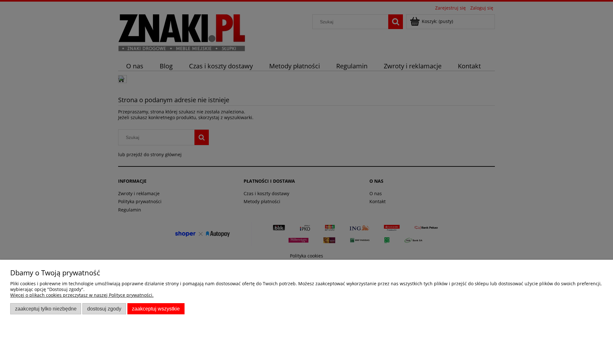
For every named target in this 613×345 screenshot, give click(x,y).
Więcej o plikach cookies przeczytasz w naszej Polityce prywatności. (82, 295)
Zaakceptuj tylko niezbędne (46, 308)
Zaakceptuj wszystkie (156, 308)
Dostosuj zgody (104, 308)
